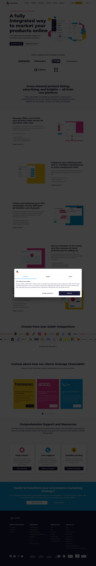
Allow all (69, 293)
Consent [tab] (25, 276)
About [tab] (70, 276)
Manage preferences (47, 293)
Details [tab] (48, 276)
